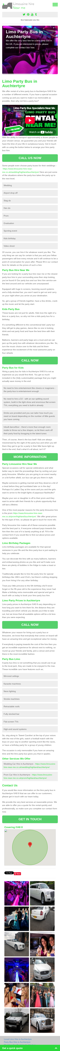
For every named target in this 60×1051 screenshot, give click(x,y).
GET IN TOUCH (30, 819)
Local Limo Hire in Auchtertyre (18, 1039)
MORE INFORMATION (30, 457)
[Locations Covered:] (3, 4)
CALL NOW (30, 360)
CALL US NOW (30, 158)
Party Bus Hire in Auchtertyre (17, 1042)
